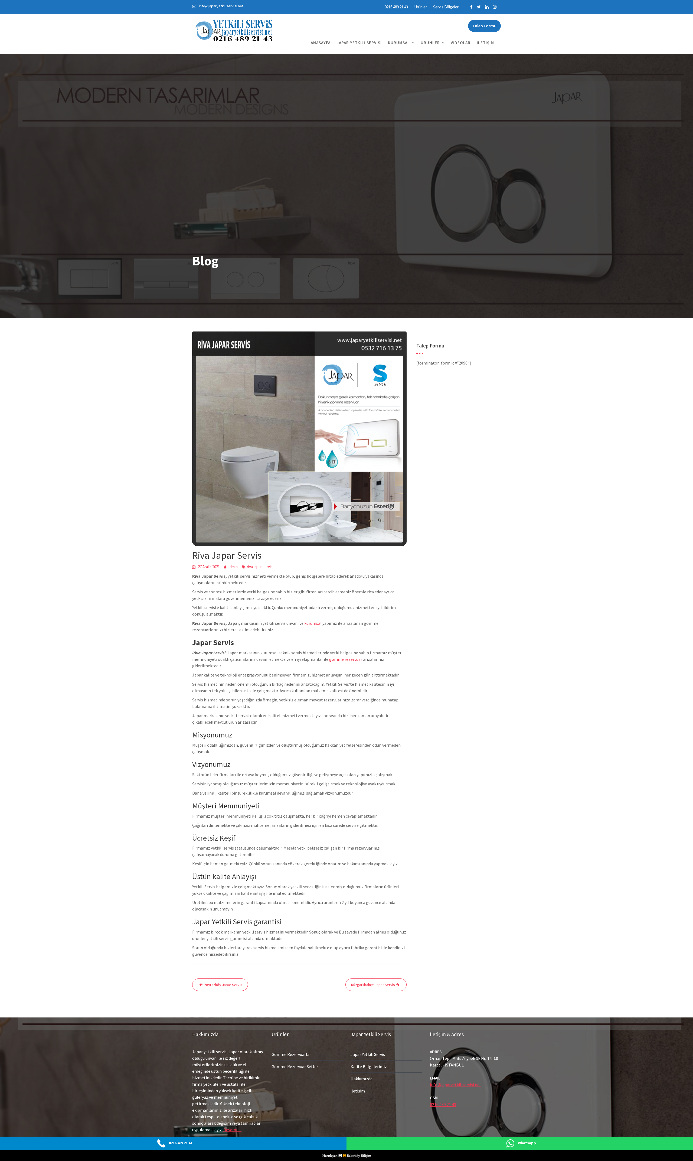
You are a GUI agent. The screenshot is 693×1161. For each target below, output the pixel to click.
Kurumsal (399, 42)
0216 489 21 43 (396, 6)
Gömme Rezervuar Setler (295, 1066)
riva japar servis (260, 566)
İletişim (485, 42)
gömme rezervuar (345, 659)
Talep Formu (484, 25)
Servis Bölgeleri (446, 6)
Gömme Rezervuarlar (291, 1054)
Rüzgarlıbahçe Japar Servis (373, 984)
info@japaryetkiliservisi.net (455, 1084)
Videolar (460, 42)
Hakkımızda (361, 1078)
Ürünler (420, 6)
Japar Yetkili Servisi (359, 42)
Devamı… (232, 1129)
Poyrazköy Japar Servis (223, 984)
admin (233, 566)
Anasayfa (321, 42)
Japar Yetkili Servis (368, 1054)
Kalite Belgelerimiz (369, 1066)
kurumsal (313, 623)
